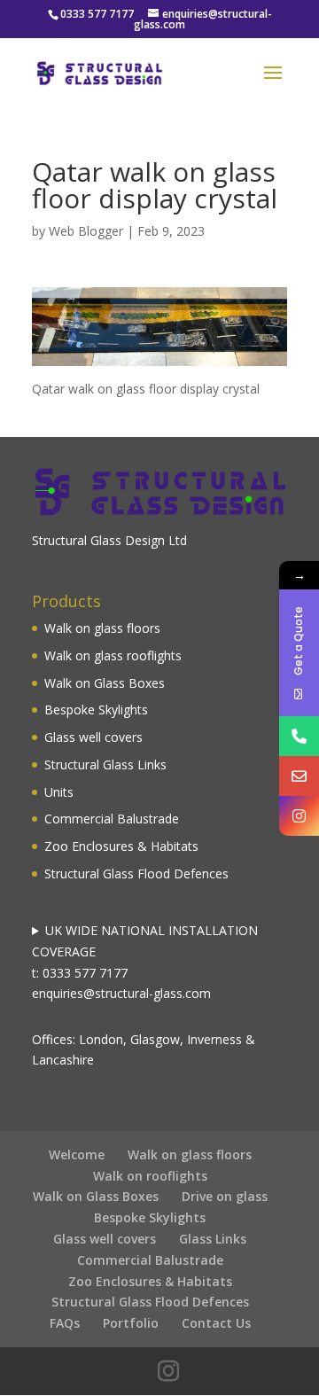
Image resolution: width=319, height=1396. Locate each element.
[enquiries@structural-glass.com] (299, 776)
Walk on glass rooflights (113, 655)
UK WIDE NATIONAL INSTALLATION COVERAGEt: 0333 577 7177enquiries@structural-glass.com (145, 962)
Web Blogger (86, 230)
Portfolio (131, 1322)
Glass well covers (93, 737)
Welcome (77, 1154)
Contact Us (216, 1322)
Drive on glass (225, 1196)
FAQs (65, 1322)
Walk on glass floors (102, 628)
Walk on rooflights (150, 1175)
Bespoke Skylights (96, 709)
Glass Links (212, 1238)
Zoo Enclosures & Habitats (121, 846)
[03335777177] (299, 736)
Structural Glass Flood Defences (136, 873)
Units (59, 792)
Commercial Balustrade (111, 818)
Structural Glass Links (105, 764)
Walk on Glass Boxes (104, 683)
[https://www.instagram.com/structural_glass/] (299, 816)
